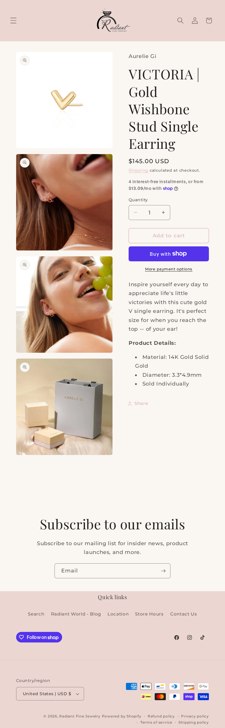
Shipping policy (193, 722)
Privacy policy (195, 716)
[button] (13, 20)
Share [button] (141, 403)
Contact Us (183, 614)
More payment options (168, 269)
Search (36, 614)
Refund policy (161, 716)
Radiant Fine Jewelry (79, 716)
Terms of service (156, 722)
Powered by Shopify (122, 716)
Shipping (138, 170)
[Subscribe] (163, 571)
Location (118, 614)
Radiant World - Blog (76, 614)
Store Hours (149, 614)
